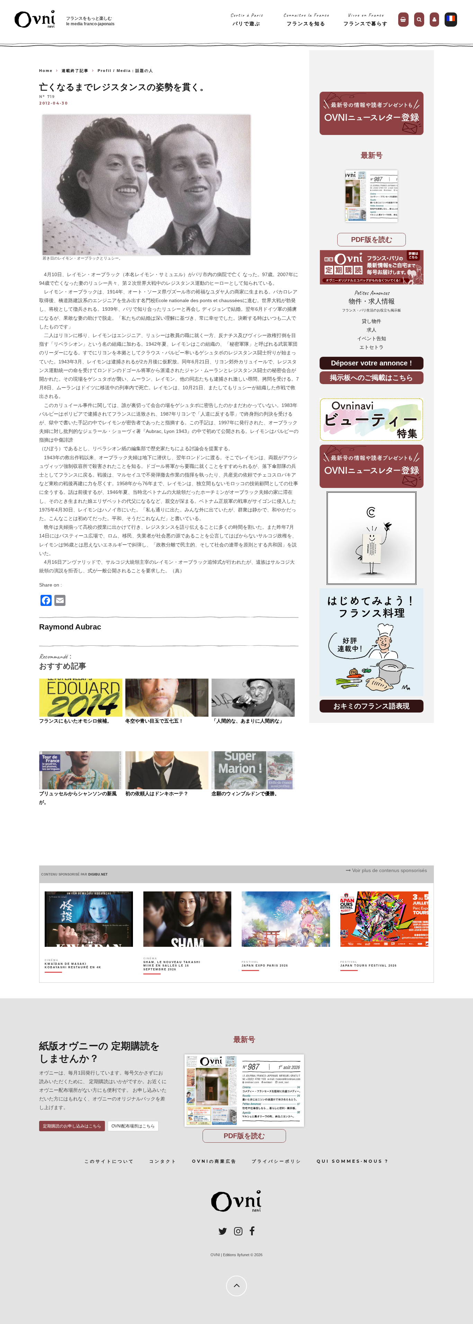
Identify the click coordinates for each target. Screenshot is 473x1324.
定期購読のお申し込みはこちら (72, 1126)
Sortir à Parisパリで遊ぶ (246, 19)
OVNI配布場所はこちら (133, 1126)
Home (46, 71)
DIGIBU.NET (98, 874)
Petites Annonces (371, 300)
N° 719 (47, 97)
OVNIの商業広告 (214, 1161)
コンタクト (163, 1161)
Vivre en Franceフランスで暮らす (365, 19)
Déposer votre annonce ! (371, 363)
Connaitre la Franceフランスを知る (306, 19)
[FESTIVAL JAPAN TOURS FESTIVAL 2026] (368, 977)
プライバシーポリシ (277, 1161)
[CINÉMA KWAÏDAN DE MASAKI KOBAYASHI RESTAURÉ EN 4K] (73, 977)
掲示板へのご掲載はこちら (371, 377)
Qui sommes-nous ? (352, 1161)
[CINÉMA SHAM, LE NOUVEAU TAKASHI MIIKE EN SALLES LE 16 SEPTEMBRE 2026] (172, 977)
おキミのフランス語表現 (371, 706)
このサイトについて (109, 1161)
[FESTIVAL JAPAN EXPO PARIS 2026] (265, 977)
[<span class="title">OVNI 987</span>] (371, 196)
